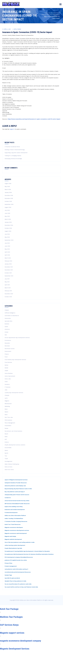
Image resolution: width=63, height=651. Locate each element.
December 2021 (9, 267)
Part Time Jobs (9, 417)
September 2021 (9, 275)
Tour (6, 455)
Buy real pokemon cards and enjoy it (15, 491)
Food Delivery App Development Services (15, 359)
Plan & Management (10, 422)
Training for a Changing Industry (13, 155)
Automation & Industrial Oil (12, 315)
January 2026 (8, 192)
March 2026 (8, 189)
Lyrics (6, 398)
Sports (6, 453)
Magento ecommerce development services (17, 530)
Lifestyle (7, 395)
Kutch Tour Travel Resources (13, 524)
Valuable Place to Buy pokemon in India (15, 581)
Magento (7, 400)
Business (7, 323)
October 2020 (8, 296)
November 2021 (9, 269)
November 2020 (9, 293)
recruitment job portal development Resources (18, 572)
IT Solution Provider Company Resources (16, 521)
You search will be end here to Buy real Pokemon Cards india (21, 587)
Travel (6, 458)
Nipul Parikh (17, 29)
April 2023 (7, 252)
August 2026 (8, 183)
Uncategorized (8, 461)
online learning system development (15, 545)
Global (6, 367)
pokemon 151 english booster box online (16, 560)
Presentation (8, 425)
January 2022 (8, 264)
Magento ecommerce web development (16, 533)
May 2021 (7, 281)
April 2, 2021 (7, 29)
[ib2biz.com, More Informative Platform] (10, 4)
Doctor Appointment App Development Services (17, 337)
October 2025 (8, 201)
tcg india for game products (12, 578)
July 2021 (7, 278)
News (6, 414)
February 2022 (8, 261)
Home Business (9, 373)
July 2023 (7, 243)
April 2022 (7, 255)
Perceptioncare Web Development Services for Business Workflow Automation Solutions (29, 554)
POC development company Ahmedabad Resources (19, 557)
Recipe (6, 428)
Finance (7, 354)
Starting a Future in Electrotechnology (15, 149)
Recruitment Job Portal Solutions (13, 431)
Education (7, 343)
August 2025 (8, 207)
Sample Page (8, 575)
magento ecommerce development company (20, 640)
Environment (8, 351)
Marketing (7, 406)
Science (7, 442)
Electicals (7, 345)
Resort (6, 433)
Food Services (8, 362)
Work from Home (9, 469)
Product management (11, 566)
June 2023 (7, 246)
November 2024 (9, 225)
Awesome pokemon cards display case (15, 485)
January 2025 (8, 222)
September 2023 (9, 240)
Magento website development (13, 539)
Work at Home (8, 466)
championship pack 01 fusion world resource (17, 494)
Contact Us (8, 497)
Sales (6, 436)
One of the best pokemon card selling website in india (19, 542)
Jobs (6, 389)
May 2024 (7, 237)
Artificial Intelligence (10, 312)
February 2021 (8, 290)
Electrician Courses (10, 348)
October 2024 (8, 228)
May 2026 (7, 186)
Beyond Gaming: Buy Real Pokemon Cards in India (18, 488)
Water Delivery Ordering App (12, 464)
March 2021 (8, 287)
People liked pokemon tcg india (13, 548)
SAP (6, 439)
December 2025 (9, 195)
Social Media (8, 447)
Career (6, 326)
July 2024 (7, 234)
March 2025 (8, 219)
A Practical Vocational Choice (12, 146)
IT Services (7, 387)
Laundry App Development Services (14, 392)
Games (6, 365)
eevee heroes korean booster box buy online (17, 500)
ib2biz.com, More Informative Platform (15, 515)
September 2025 (9, 204)
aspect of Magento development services (16, 479)
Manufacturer (8, 403)
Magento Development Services (14, 648)
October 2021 (8, 272)
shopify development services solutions (15, 444)
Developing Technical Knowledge (13, 158)
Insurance (7, 384)
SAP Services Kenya (9, 624)
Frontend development (11, 512)
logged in (12, 129)
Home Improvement (10, 376)
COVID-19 (7, 329)
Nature (6, 411)
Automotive (8, 318)
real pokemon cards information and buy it (16, 569)
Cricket (6, 332)
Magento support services (12, 632)
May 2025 (7, 216)
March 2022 (8, 258)
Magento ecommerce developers (14, 527)
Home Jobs (8, 378)
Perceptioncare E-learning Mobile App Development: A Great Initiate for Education (27, 551)
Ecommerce (8, 340)
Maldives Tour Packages (11, 617)
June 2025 (7, 213)
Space (6, 450)
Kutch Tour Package (9, 609)
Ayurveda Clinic (8, 321)
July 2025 (7, 210)
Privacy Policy (8, 563)
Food (6, 356)
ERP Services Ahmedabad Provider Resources (17, 503)
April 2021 (7, 284)
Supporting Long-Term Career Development (16, 152)
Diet (6, 334)
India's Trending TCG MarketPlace (14, 518)
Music (6, 409)
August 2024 (8, 231)
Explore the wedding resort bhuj (13, 506)
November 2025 (9, 198)
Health (6, 370)
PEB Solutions (8, 420)
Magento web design (10, 536)
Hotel (6, 381)
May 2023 (7, 249)
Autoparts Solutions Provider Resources (16, 482)
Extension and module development (15, 509)
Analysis (7, 310)
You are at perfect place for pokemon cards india (18, 584)
